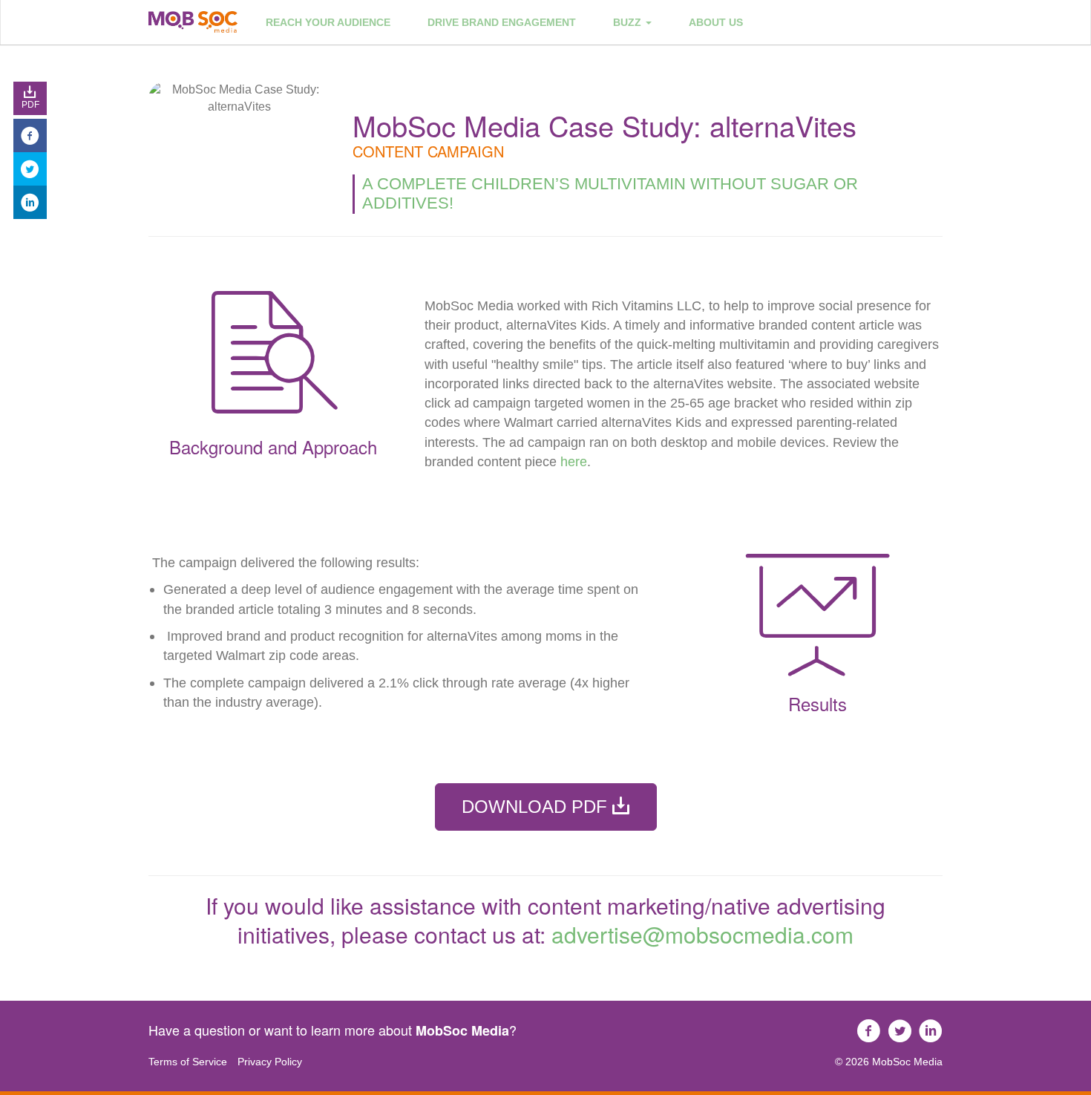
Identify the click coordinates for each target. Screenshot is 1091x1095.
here (573, 461)
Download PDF (537, 807)
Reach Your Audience (328, 22)
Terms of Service (187, 1062)
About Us (716, 22)
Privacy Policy (269, 1062)
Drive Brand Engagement (501, 22)
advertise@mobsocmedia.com (702, 934)
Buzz (628, 22)
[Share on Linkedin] (30, 202)
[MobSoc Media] (193, 22)
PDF (30, 104)
